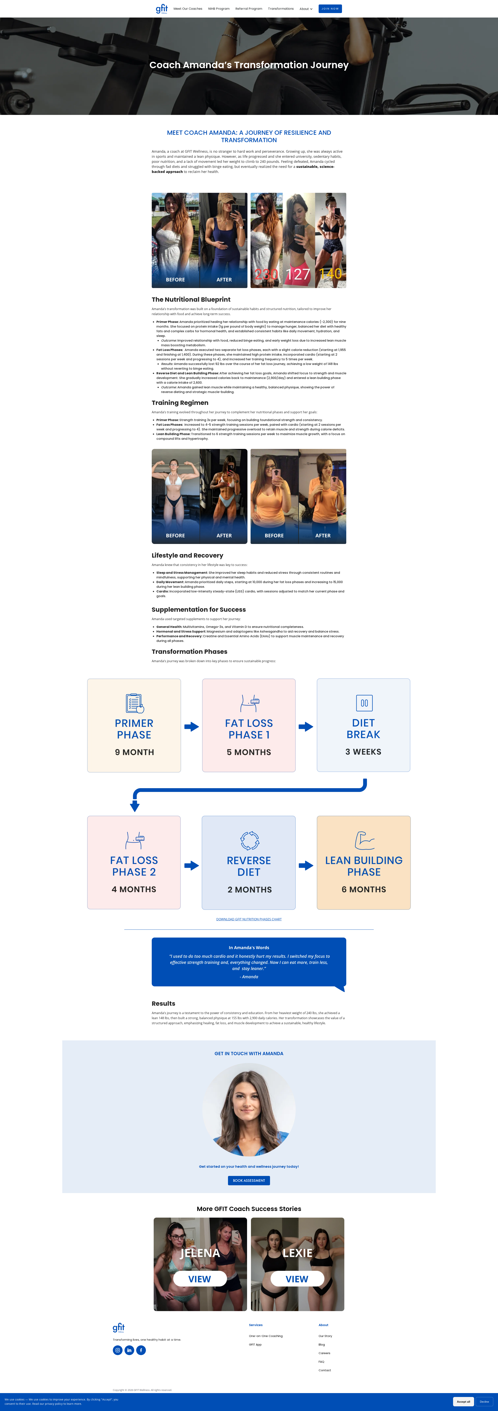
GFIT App (255, 1344)
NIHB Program (219, 8)
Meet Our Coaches (188, 8)
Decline (484, 1401)
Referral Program (248, 8)
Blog (322, 1344)
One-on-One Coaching (266, 1336)
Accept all (463, 1401)
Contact (325, 1370)
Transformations (281, 8)
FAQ (321, 1362)
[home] (162, 9)
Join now (330, 9)
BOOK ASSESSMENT (249, 1180)
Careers (324, 1353)
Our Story (325, 1336)
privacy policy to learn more (63, 1404)
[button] (306, 9)
